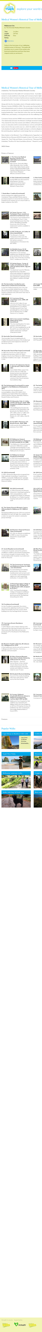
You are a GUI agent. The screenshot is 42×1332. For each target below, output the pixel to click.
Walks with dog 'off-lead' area (15, 856)
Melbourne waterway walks (14, 837)
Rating (6, 37)
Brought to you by (6, 1320)
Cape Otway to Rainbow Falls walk (17, 798)
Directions (10, 41)
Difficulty (7, 35)
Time (6, 31)
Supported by (20, 1320)
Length (6, 33)
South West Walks (10, 818)
